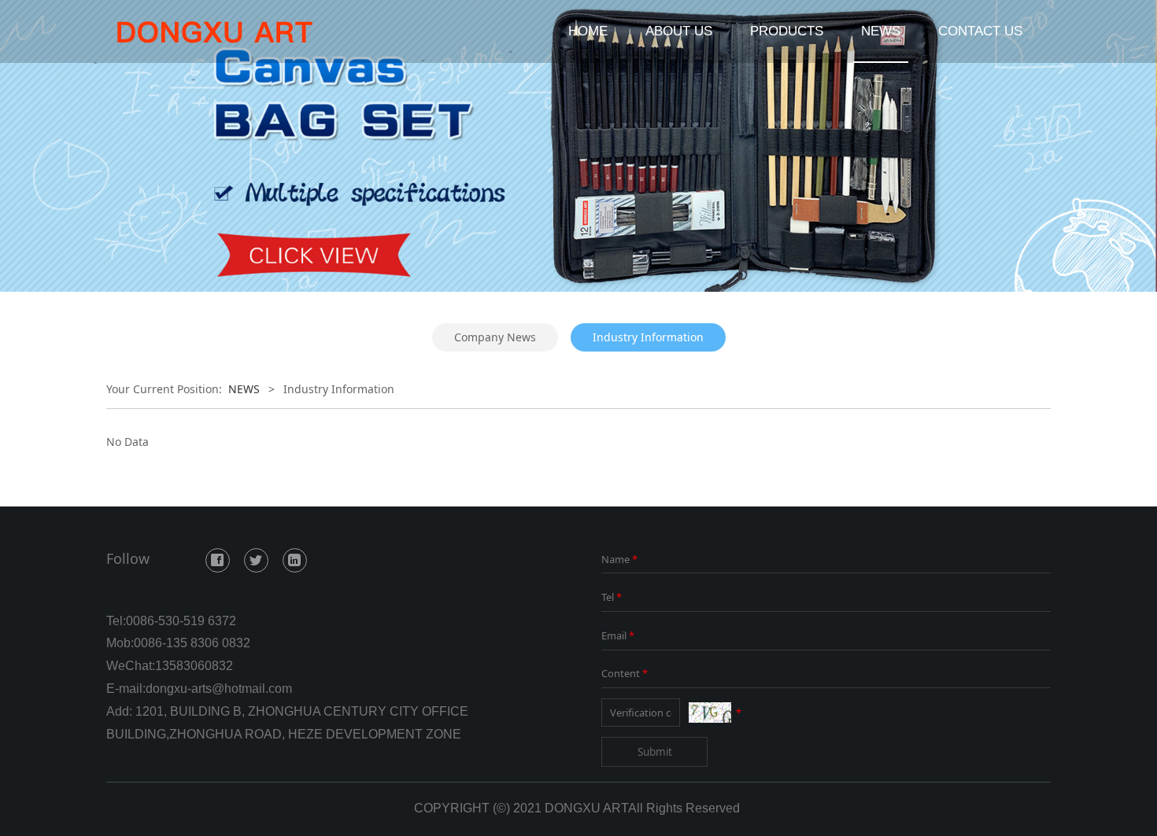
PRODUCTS (786, 31)
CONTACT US (980, 31)
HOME (588, 31)
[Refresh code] (710, 712)
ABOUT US (678, 31)
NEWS (880, 31)
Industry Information (648, 337)
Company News (495, 337)
